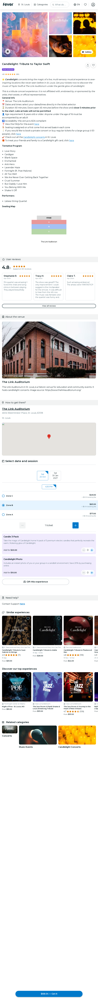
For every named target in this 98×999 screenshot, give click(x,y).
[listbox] (49, 475)
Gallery (88, 52)
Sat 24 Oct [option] (43, 475)
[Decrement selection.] (22, 525)
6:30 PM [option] (49, 487)
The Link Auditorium (16, 408)
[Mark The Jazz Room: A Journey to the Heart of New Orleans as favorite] (89, 675)
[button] (49, 496)
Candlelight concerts (34, 137)
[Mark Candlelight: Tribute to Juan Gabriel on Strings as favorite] (28, 618)
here (36, 124)
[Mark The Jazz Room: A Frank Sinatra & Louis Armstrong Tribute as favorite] (59, 675)
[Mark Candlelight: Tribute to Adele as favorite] (59, 618)
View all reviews (49, 306)
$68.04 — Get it (49, 994)
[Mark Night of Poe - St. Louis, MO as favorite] (28, 675)
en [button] (78, 4)
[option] (49, 496)
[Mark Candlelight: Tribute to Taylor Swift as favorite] (93, 65)
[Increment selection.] (75, 525)
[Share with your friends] (87, 65)
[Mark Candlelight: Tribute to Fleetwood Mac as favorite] (89, 618)
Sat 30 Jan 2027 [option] (55, 475)
